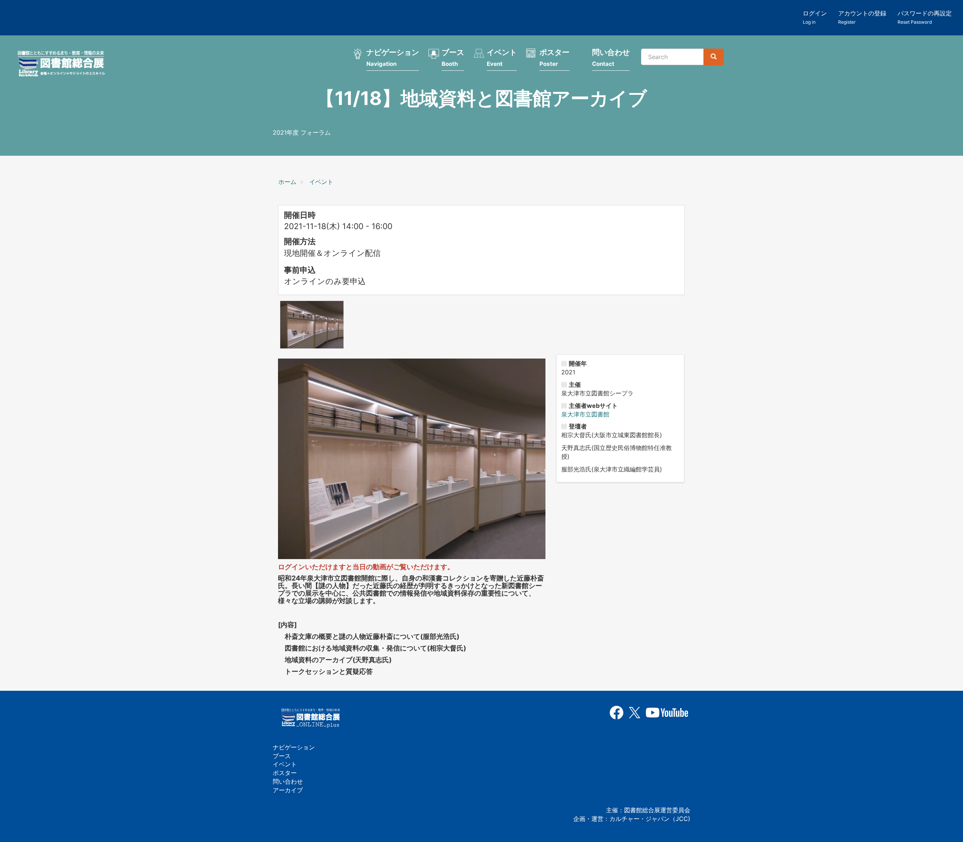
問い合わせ (611, 57)
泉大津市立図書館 (585, 414)
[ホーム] (64, 65)
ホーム (287, 181)
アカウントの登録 (862, 17)
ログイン (815, 17)
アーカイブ (288, 790)
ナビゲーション (392, 57)
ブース (453, 57)
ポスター (554, 57)
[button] (312, 325)
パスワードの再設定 (925, 17)
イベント (502, 57)
